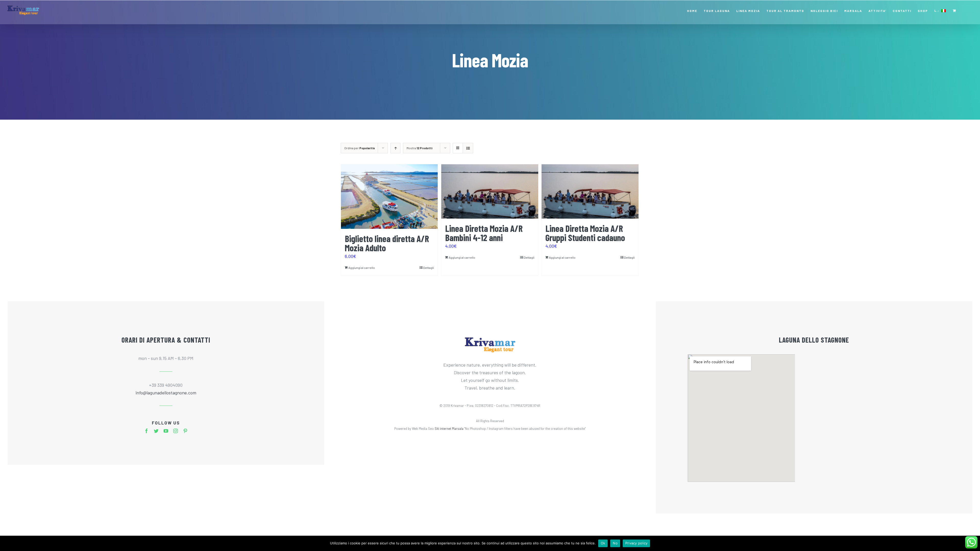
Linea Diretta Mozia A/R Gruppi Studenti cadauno (585, 233)
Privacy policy (636, 543)
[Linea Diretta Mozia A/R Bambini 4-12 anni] (489, 191)
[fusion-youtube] (166, 431)
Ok (603, 543)
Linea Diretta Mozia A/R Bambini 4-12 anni (484, 233)
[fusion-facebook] (146, 431)
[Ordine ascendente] (395, 148)
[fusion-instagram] (175, 431)
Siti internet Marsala (449, 429)
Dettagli (428, 267)
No (615, 543)
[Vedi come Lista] (468, 148)
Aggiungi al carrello (361, 267)
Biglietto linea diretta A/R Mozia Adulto (387, 243)
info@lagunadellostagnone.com (166, 392)
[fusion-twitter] (156, 431)
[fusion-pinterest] (185, 431)
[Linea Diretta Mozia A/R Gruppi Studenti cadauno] (590, 191)
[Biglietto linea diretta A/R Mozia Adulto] (389, 196)
